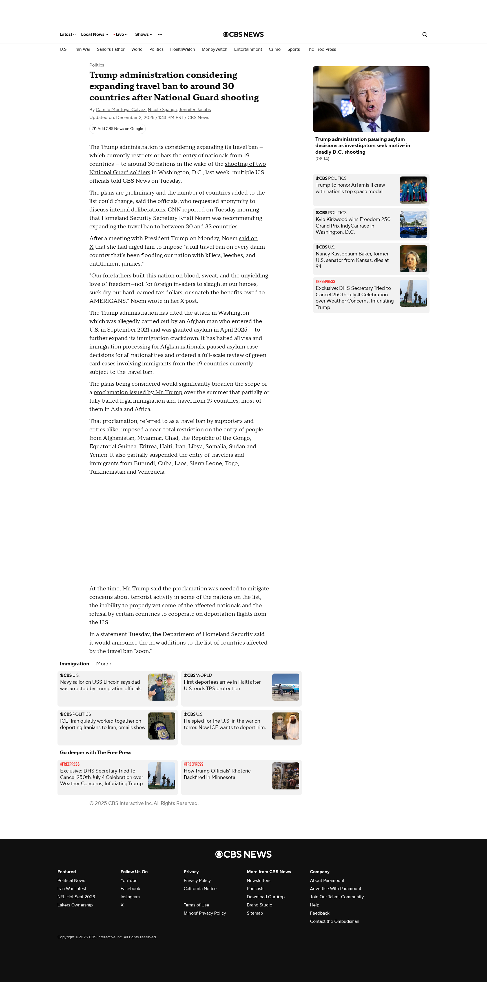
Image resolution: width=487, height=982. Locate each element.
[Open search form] (424, 34)
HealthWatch (182, 49)
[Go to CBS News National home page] (243, 34)
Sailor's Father (111, 49)
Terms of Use (196, 905)
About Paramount (327, 880)
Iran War (82, 49)
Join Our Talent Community (337, 897)
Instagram (130, 897)
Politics (156, 49)
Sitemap (255, 913)
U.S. (64, 49)
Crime (275, 49)
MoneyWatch (214, 49)
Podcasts (255, 888)
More (102, 664)
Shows (142, 34)
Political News (71, 880)
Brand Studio (259, 905)
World (137, 49)
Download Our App (266, 897)
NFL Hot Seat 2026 (76, 897)
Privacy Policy (197, 880)
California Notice (200, 888)
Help (314, 905)
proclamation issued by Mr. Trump (138, 392)
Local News (93, 34)
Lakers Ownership (75, 905)
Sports (293, 49)
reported (193, 209)
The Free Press (321, 49)
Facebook (130, 888)
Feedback (319, 913)
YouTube (129, 880)
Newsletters (258, 880)
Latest (66, 34)
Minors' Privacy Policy (205, 913)
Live (120, 34)
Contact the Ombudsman (334, 921)
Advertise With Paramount (335, 888)
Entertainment (248, 49)
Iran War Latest (71, 888)
